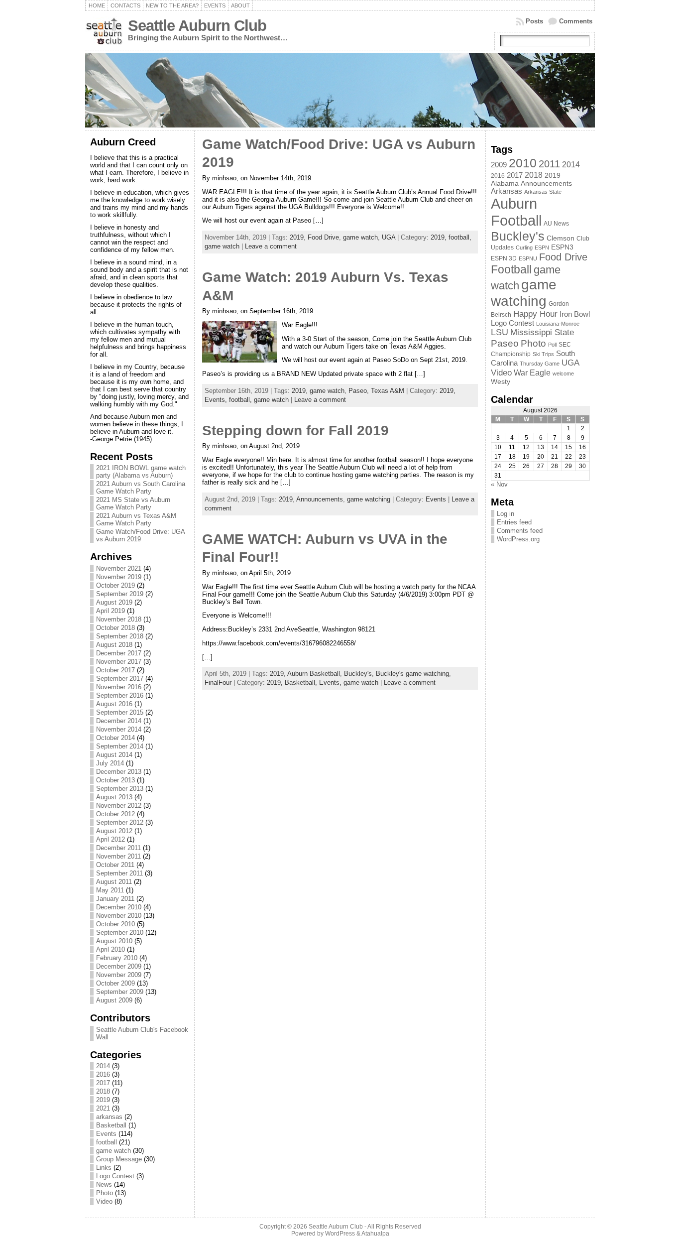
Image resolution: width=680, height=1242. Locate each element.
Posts (534, 21)
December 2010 (118, 907)
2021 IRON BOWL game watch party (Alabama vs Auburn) (141, 471)
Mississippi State (542, 332)
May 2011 (110, 890)
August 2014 (114, 754)
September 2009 (119, 991)
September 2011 (119, 873)
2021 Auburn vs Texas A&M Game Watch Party (136, 519)
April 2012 (110, 839)
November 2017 (118, 661)
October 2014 (115, 738)
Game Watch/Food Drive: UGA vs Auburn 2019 (140, 535)
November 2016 (118, 687)
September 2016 (119, 695)
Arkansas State (543, 192)
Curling (524, 247)
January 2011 (115, 898)
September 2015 (119, 712)
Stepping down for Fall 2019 (295, 430)
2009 (499, 165)
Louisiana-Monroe (557, 324)
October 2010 (115, 924)
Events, (217, 399)
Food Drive (323, 237)
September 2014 (119, 746)
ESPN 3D (504, 258)
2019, (440, 237)
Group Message (119, 1159)
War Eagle (532, 372)
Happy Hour (535, 314)
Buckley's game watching (412, 673)
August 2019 (114, 602)
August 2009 (114, 1000)
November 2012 (118, 805)
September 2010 (119, 932)
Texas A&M (387, 390)
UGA (388, 237)
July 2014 (110, 763)
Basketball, (302, 682)
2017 (103, 1083)
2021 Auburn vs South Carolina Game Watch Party (140, 487)
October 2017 (115, 670)
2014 (103, 1066)
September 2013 (119, 788)
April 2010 (110, 949)
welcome (563, 373)
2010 (523, 163)
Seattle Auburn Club (197, 25)
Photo (104, 1193)
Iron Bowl (575, 314)
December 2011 (118, 848)
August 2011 (114, 881)
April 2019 (110, 611)
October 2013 (115, 780)
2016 (103, 1074)
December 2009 (118, 966)
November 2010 (118, 915)
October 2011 (115, 865)
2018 (103, 1091)
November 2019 (118, 577)
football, (460, 237)
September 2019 (119, 594)
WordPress (340, 1233)
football (106, 1142)
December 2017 (118, 653)
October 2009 (115, 983)
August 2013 (114, 797)
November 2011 (118, 856)
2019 (103, 1100)
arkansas (109, 1116)
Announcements (319, 499)
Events (106, 1133)
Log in (505, 513)
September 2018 (119, 636)
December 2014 (118, 721)
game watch (113, 1150)
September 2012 (119, 822)
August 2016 (114, 704)
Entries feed (514, 522)
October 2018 (115, 627)
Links (104, 1167)
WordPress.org (518, 539)
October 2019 (115, 585)
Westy (500, 381)
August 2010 (114, 941)
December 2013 (118, 771)
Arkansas (506, 191)
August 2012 (114, 831)
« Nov (499, 484)
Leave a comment (271, 246)
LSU (499, 332)
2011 (549, 163)
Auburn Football (516, 212)
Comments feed (520, 530)
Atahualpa (375, 1233)
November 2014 (118, 729)
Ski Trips (543, 354)
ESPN (542, 247)
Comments (575, 21)
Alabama (505, 183)
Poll (552, 345)
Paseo (357, 390)
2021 (103, 1108)
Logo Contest (115, 1176)
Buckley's (358, 673)
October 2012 (115, 814)
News (104, 1184)
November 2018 (118, 619)
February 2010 (116, 958)
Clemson (560, 238)
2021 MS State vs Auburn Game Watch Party (133, 503)
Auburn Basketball (313, 673)
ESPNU (528, 258)
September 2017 (119, 678)
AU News (556, 223)
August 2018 (114, 644)
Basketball (111, 1125)
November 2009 (118, 975)
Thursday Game (540, 364)
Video (104, 1201)
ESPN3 (562, 247)
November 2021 (118, 568)
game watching (368, 499)
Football (511, 269)
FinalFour (218, 682)
